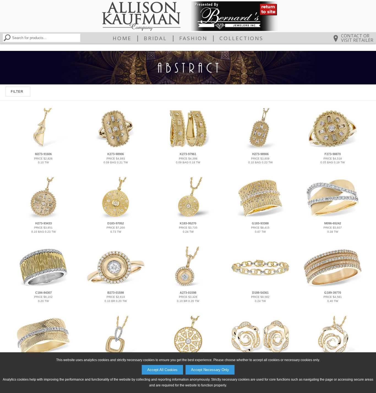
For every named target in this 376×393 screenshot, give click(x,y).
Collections (241, 38)
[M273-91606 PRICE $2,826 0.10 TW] (43, 148)
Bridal (155, 38)
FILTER (17, 92)
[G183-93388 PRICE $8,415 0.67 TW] (260, 217)
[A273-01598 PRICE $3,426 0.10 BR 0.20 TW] (188, 287)
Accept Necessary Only (210, 370)
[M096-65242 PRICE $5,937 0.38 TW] (332, 217)
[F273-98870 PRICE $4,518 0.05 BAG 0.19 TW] (332, 148)
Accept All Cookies (162, 370)
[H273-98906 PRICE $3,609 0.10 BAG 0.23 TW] (260, 148)
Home (122, 38)
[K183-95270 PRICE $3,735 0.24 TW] (188, 217)
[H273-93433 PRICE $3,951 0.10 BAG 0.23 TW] (43, 217)
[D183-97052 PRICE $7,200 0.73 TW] (116, 217)
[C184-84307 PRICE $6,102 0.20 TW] (43, 287)
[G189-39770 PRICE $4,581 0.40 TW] (332, 287)
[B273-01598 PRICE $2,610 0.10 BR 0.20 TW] (116, 287)
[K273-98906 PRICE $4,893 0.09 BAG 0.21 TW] (116, 148)
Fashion (193, 38)
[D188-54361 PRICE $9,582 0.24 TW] (260, 287)
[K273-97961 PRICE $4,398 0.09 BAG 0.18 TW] (188, 148)
